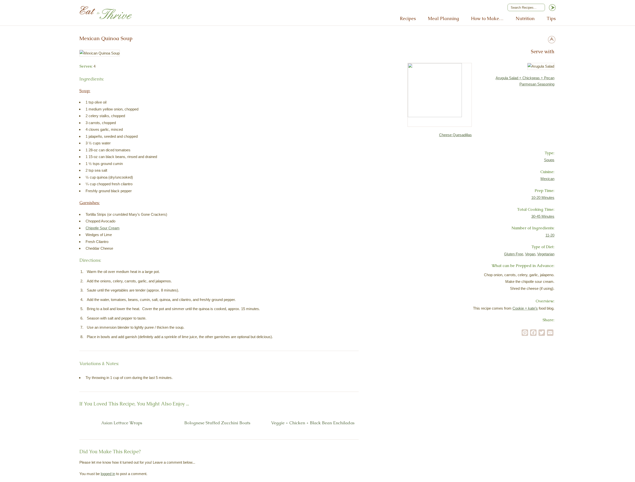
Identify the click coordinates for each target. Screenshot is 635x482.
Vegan (530, 254)
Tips (551, 18)
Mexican (547, 179)
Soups (549, 160)
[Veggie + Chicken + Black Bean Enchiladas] (308, 415)
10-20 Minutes (542, 197)
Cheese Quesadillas (455, 135)
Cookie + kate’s (525, 308)
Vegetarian (545, 254)
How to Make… (487, 18)
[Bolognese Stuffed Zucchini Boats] (212, 415)
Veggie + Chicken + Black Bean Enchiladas (312, 423)
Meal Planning (443, 18)
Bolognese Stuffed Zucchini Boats (217, 423)
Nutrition (525, 18)
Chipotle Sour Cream (103, 228)
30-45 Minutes (542, 216)
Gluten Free (513, 254)
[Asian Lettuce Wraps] (116, 415)
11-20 (549, 235)
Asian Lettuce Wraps (121, 423)
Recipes (408, 18)
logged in (108, 474)
